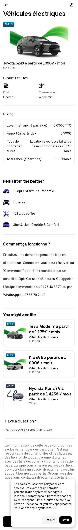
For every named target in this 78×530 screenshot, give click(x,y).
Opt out (49, 520)
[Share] (71, 5)
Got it (65, 520)
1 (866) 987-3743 (40, 430)
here (55, 508)
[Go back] (6, 5)
